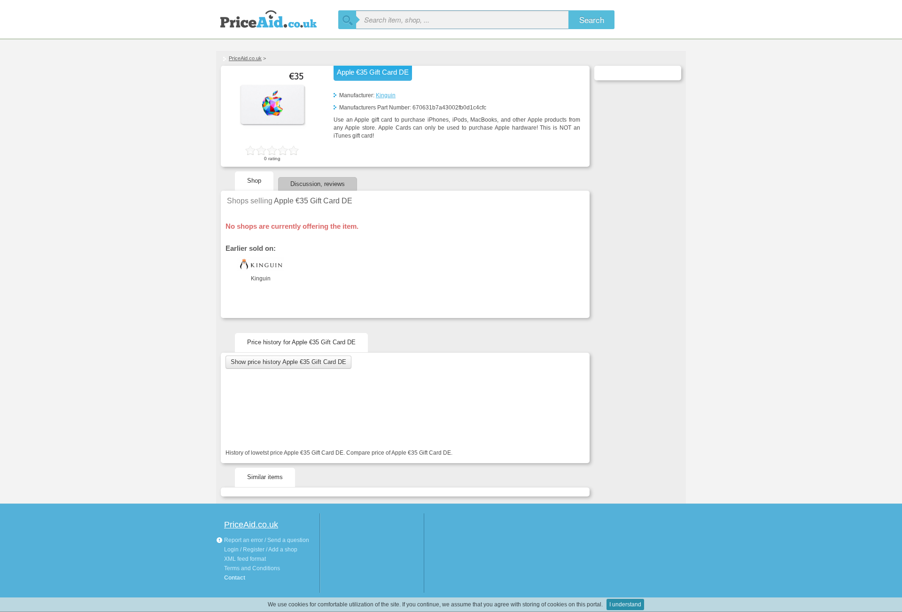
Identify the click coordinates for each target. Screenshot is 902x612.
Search (591, 19)
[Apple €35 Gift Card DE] (272, 139)
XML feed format (245, 559)
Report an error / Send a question (266, 540)
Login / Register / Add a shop (260, 549)
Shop (254, 180)
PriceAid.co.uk (245, 58)
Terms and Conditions (252, 568)
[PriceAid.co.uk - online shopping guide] (277, 18)
